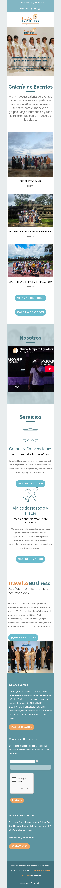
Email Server (25, 876)
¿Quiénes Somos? (23, 637)
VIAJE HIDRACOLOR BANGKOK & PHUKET (30, 231)
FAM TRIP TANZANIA (30, 181)
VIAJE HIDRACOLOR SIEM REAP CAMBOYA (30, 282)
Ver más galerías (30, 298)
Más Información (30, 483)
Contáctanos (19, 846)
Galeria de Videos (30, 312)
